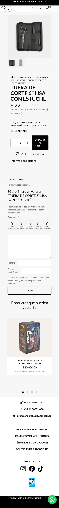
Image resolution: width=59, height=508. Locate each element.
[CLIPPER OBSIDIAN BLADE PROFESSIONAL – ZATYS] (29, 337)
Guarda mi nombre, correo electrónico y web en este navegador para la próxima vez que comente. (29, 280)
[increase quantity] (27, 143)
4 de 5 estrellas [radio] (38, 227)
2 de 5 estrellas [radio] (20, 227)
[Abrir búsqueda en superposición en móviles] (32, 9)
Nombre (12, 263)
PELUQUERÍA (25, 77)
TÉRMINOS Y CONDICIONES (31, 442)
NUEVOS (28, 125)
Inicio (13, 77)
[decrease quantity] (14, 143)
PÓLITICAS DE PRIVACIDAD (32, 449)
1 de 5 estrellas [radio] (11, 227)
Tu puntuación (14, 217)
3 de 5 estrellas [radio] (29, 227)
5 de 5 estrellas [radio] (47, 227)
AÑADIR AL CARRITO (40, 142)
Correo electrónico (13, 270)
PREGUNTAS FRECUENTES (31, 429)
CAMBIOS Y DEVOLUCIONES (32, 435)
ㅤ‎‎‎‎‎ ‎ (33, 415)
